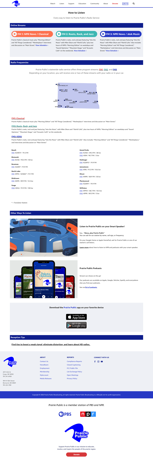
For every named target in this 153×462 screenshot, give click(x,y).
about (42, 357)
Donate (115, 4)
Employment (44, 368)
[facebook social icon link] (95, 362)
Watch (52, 4)
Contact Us (44, 361)
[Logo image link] (88, 414)
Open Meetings (72, 375)
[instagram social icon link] (99, 362)
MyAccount (44, 375)
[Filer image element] (76, 317)
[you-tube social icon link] (102, 362)
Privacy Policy (72, 379)
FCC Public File (72, 368)
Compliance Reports (74, 361)
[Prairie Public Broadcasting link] (16, 3)
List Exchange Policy (74, 372)
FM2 (81, 155)
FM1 (13, 153)
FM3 (13, 188)
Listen (62, 4)
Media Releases (46, 379)
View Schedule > (42, 45)
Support (71, 4)
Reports (70, 357)
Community (94, 4)
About (105, 4)
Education (82, 4)
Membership (44, 372)
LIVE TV (125, 4)
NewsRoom (44, 365)
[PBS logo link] (65, 414)
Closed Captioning (73, 365)
